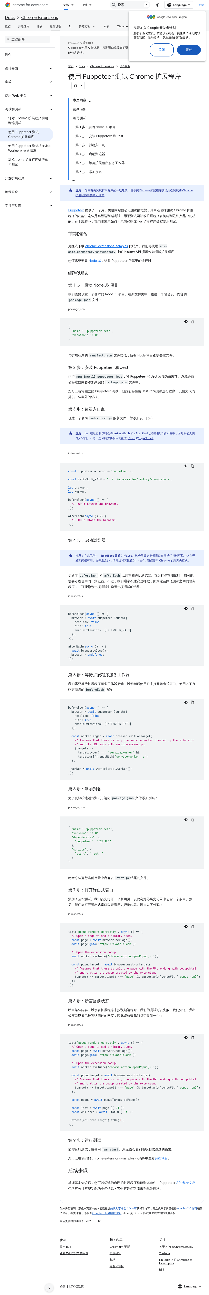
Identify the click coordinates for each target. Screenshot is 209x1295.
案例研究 (115, 1253)
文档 (66, 5)
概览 (8, 26)
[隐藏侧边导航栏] (49, 1288)
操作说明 (55, 26)
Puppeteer (76, 210)
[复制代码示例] (192, 321)
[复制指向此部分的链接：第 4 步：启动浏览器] (109, 540)
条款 (63, 1286)
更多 (85, 5)
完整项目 (161, 1158)
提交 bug (65, 1247)
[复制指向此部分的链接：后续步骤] (92, 1171)
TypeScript (146, 438)
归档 (112, 1260)
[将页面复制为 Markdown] (75, 85)
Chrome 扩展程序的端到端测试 (159, 190)
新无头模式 (180, 560)
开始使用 (23, 26)
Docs (10, 17)
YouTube (164, 1253)
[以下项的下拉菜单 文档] (74, 4)
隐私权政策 (76, 1286)
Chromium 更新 (120, 1247)
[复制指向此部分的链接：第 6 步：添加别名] (105, 789)
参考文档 (84, 26)
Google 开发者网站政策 (106, 1213)
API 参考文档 (185, 1183)
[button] (24, 68)
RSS (161, 1269)
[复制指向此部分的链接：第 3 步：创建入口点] (109, 409)
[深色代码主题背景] (186, 321)
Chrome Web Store (130, 26)
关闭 (161, 50)
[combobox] (130, 5)
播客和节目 (117, 1266)
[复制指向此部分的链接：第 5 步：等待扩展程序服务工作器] (134, 675)
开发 (39, 26)
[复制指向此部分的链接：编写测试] (92, 273)
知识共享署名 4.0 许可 (123, 1208)
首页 (70, 66)
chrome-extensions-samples (106, 246)
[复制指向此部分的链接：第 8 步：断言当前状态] (113, 1001)
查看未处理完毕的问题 (74, 1253)
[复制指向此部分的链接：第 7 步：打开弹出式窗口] (117, 890)
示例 (106, 26)
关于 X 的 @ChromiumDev (176, 1247)
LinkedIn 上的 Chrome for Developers (175, 1261)
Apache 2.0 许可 (187, 1208)
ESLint (131, 438)
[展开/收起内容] (89, 101)
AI (70, 26)
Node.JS (95, 261)
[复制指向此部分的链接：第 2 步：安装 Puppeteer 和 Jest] (132, 367)
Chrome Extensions (39, 17)
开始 (189, 50)
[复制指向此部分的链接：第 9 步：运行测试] (105, 1140)
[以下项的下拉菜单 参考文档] (95, 26)
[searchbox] (27, 39)
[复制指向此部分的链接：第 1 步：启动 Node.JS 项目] (122, 285)
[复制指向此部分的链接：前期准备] (92, 234)
